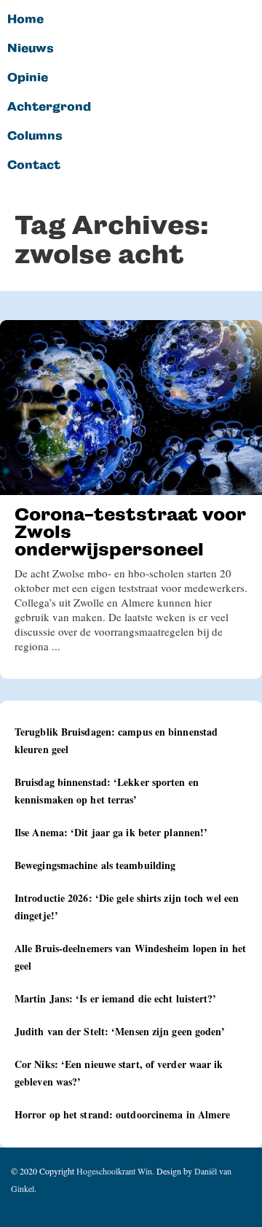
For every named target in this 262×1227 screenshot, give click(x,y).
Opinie (27, 78)
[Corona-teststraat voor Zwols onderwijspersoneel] (131, 407)
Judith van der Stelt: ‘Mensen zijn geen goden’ (120, 1031)
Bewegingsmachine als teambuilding (95, 865)
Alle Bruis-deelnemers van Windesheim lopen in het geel (130, 956)
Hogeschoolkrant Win (114, 1171)
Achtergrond (49, 107)
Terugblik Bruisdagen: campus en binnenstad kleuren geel (116, 740)
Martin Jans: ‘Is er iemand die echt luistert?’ (116, 998)
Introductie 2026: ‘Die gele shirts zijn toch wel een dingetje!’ (127, 906)
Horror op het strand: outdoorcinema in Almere (123, 1114)
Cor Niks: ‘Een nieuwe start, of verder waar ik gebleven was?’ (119, 1072)
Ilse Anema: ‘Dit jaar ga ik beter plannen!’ (111, 832)
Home (25, 19)
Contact (33, 165)
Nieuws (30, 48)
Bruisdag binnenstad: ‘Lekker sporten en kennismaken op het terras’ (107, 790)
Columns (35, 136)
